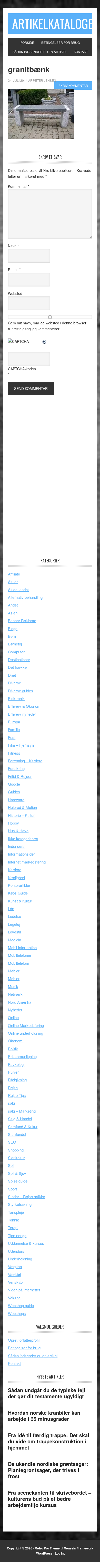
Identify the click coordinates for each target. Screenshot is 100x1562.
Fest (11, 737)
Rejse (13, 1087)
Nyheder (15, 1009)
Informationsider (21, 854)
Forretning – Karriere (25, 760)
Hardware (16, 799)
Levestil (14, 931)
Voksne (14, 1297)
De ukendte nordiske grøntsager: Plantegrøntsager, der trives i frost (48, 1470)
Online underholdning (25, 1033)
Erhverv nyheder (22, 714)
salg (11, 1103)
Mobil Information (22, 947)
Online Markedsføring (26, 1025)
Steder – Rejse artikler (26, 1196)
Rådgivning (17, 1079)
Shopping (16, 1150)
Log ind (60, 1553)
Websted (15, 293)
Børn (12, 636)
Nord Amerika (19, 1002)
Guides (14, 791)
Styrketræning (20, 1204)
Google (14, 784)
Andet (13, 605)
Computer (16, 651)
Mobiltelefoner (19, 955)
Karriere (14, 869)
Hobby (13, 823)
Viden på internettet (24, 1289)
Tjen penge (17, 1235)
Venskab (15, 1282)
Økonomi (15, 1040)
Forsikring (16, 768)
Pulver (13, 1072)
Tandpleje (16, 1212)
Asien (12, 612)
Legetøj (14, 924)
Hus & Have (18, 830)
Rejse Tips (17, 1095)
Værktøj (14, 1274)
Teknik (13, 1219)
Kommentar (18, 186)
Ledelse (14, 916)
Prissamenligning (22, 1056)
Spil (11, 1165)
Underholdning (20, 1258)
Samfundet (17, 1134)
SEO (12, 1142)
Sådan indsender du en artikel (32, 1355)
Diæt (12, 675)
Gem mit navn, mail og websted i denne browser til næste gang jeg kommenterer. (47, 325)
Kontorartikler (19, 885)
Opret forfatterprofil (23, 1340)
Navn (13, 245)
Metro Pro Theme (47, 1548)
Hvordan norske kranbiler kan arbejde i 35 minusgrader (44, 1415)
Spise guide (17, 1181)
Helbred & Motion (22, 807)
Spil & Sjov (17, 1173)
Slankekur (16, 1157)
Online (13, 1017)
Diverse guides (20, 690)
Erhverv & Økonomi (24, 706)
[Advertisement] (46, 472)
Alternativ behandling (25, 597)
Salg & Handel (20, 1118)
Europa (14, 721)
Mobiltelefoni (18, 963)
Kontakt (14, 1363)
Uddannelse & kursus (26, 1243)
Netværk (15, 994)
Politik (13, 1048)
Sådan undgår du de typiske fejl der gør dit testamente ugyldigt (46, 1393)
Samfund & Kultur (22, 1126)
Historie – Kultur (21, 815)
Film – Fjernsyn (21, 745)
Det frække (17, 667)
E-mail (14, 269)
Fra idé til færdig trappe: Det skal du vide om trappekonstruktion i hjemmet (48, 1441)
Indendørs (16, 846)
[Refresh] (44, 341)
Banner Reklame (22, 620)
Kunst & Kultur (20, 900)
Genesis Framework (78, 1548)
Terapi (13, 1227)
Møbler (13, 970)
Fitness (14, 753)
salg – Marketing (22, 1111)
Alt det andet (18, 589)
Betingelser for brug (24, 1347)
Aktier (13, 581)
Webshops (17, 1313)
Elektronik (16, 698)
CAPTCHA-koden (22, 368)
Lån (11, 908)
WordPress (44, 1553)
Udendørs (16, 1251)
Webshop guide (21, 1305)
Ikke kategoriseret (23, 838)
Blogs (12, 628)
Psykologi (16, 1064)
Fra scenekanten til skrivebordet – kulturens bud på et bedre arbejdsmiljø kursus (49, 1498)
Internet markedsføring (27, 862)
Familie (14, 729)
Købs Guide (18, 893)
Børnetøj (15, 643)
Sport (12, 1188)
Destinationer (19, 659)
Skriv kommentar (73, 85)
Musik (13, 986)
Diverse (14, 682)
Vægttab (15, 1266)
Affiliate (14, 574)
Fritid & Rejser (20, 776)
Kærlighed (16, 877)
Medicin (14, 939)
